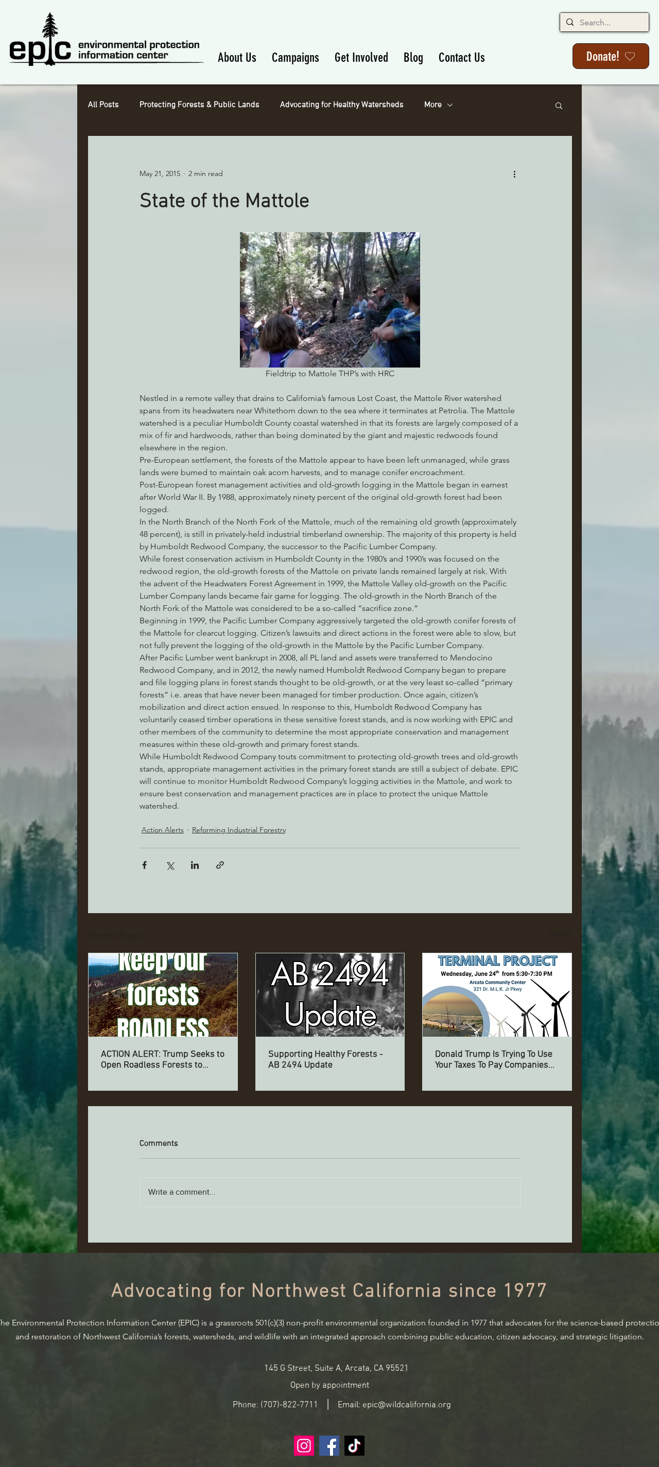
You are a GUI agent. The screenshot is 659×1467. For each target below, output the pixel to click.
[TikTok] (354, 1446)
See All (560, 933)
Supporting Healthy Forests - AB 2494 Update (325, 1060)
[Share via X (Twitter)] (170, 865)
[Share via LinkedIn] (195, 865)
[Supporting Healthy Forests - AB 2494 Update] (330, 995)
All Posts (103, 105)
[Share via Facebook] (144, 865)
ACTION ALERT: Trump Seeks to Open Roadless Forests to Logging (162, 1060)
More (433, 105)
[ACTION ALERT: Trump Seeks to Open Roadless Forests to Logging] (163, 995)
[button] (237, 57)
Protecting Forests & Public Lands (199, 105)
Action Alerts (163, 829)
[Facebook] (329, 1446)
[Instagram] (304, 1446)
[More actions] (514, 173)
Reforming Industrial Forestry (239, 829)
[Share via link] (220, 865)
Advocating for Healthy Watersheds (342, 105)
